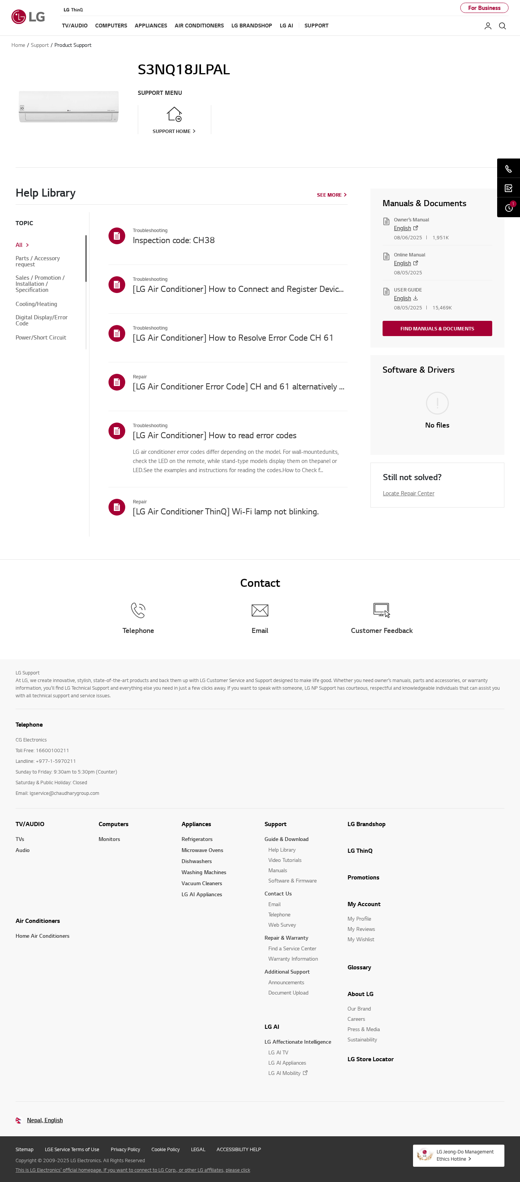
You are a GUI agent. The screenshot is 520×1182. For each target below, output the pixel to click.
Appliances (196, 824)
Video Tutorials (284, 859)
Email (274, 904)
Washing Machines (204, 872)
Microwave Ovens (202, 850)
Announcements (286, 982)
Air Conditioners (38, 920)
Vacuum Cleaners (202, 883)
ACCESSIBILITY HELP (239, 1149)
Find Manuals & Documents (437, 328)
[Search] (502, 25)
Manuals (277, 870)
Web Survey (282, 924)
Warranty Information (293, 958)
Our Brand (359, 1008)
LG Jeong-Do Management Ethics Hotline (465, 1155)
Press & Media (364, 1029)
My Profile (359, 918)
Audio (23, 850)
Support (276, 824)
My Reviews (361, 928)
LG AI (272, 1026)
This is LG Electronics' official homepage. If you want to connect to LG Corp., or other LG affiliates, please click (133, 1169)
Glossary (359, 967)
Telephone (279, 914)
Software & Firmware (292, 880)
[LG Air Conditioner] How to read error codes (215, 434)
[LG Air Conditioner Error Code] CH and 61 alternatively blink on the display (240, 386)
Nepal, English (45, 1120)
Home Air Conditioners (43, 935)
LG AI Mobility (284, 1073)
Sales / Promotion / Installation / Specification (40, 284)
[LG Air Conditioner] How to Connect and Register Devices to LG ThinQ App (240, 288)
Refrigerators (197, 838)
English (402, 228)
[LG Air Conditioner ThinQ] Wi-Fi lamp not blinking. (226, 511)
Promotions (364, 877)
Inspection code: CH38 (174, 239)
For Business (484, 8)
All (19, 245)
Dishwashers (197, 861)
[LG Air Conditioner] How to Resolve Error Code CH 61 (233, 337)
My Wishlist (361, 939)
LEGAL (198, 1149)
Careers (356, 1018)
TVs (20, 838)
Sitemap (24, 1149)
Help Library (282, 849)
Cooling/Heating (36, 304)
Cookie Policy (166, 1149)
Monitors (109, 838)
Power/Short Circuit (41, 338)
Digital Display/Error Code (42, 320)
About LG (360, 994)
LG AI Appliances (202, 894)
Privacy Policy (125, 1149)
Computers (114, 824)
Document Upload (288, 992)
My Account (364, 904)
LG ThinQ (360, 850)
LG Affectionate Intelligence (298, 1041)
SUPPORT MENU (160, 93)
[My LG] (488, 25)
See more (329, 194)
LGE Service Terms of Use (72, 1149)
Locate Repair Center (408, 493)
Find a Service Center (292, 948)
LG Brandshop (367, 824)
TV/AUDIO (30, 824)
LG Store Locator (371, 1059)
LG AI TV (278, 1052)
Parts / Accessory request (38, 261)
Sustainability (362, 1039)
